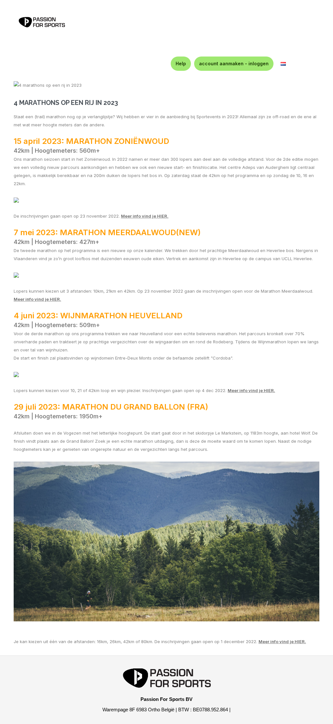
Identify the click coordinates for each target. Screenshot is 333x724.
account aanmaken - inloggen (234, 63)
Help (181, 63)
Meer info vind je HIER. (251, 390)
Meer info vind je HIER (144, 216)
